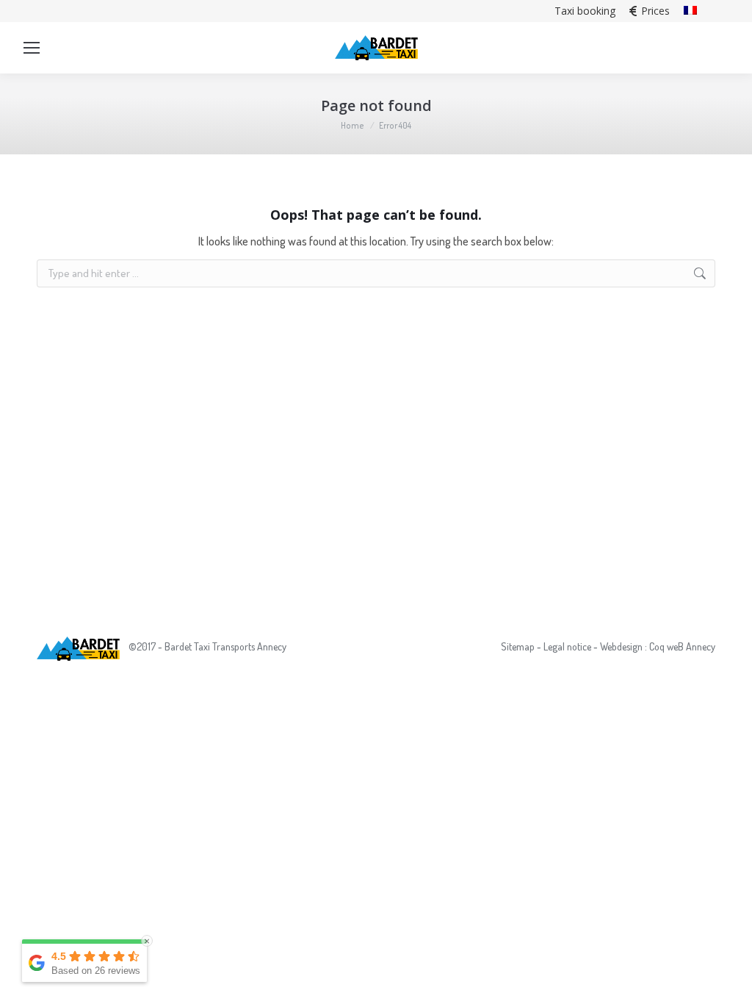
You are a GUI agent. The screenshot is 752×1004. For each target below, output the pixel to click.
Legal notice (567, 646)
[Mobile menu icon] (31, 48)
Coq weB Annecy (682, 646)
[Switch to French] (690, 11)
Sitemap (518, 646)
